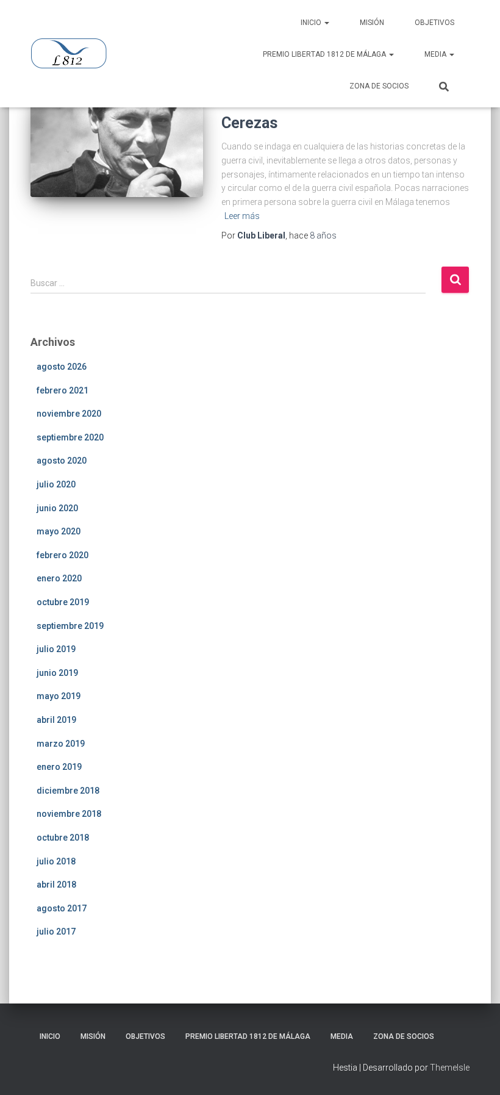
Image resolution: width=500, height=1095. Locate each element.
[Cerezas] (116, 144)
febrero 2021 (62, 390)
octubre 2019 (63, 602)
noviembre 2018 (69, 814)
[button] (326, 22)
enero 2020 (59, 578)
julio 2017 (56, 931)
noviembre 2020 (69, 413)
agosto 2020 (62, 460)
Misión (372, 22)
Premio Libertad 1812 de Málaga (325, 54)
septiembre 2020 (70, 437)
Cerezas (249, 123)
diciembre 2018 (68, 790)
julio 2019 (56, 649)
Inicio (312, 22)
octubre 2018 (63, 837)
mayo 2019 (58, 696)
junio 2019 (57, 673)
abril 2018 (56, 884)
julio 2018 (56, 861)
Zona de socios (379, 86)
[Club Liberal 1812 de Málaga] (68, 53)
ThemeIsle (450, 1067)
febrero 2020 (62, 555)
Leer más (242, 216)
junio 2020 (57, 508)
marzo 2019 (61, 744)
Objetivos (434, 22)
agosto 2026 (62, 367)
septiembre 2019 (70, 626)
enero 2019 (59, 767)
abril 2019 (56, 720)
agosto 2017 (62, 908)
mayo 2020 (58, 531)
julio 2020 (56, 484)
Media (436, 54)
